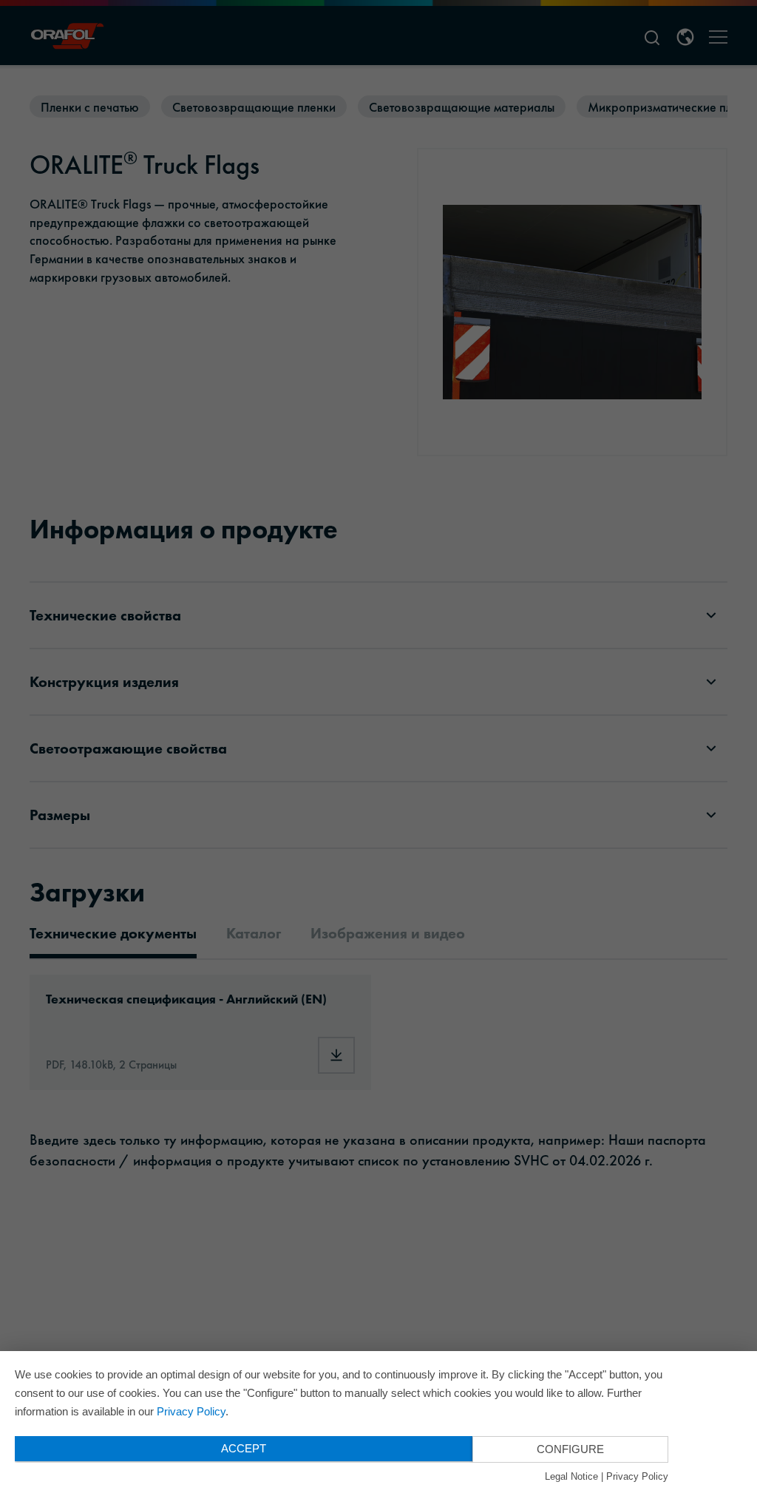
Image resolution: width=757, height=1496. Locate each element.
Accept (243, 1448)
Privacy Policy (191, 1411)
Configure (570, 1449)
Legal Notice (571, 1476)
